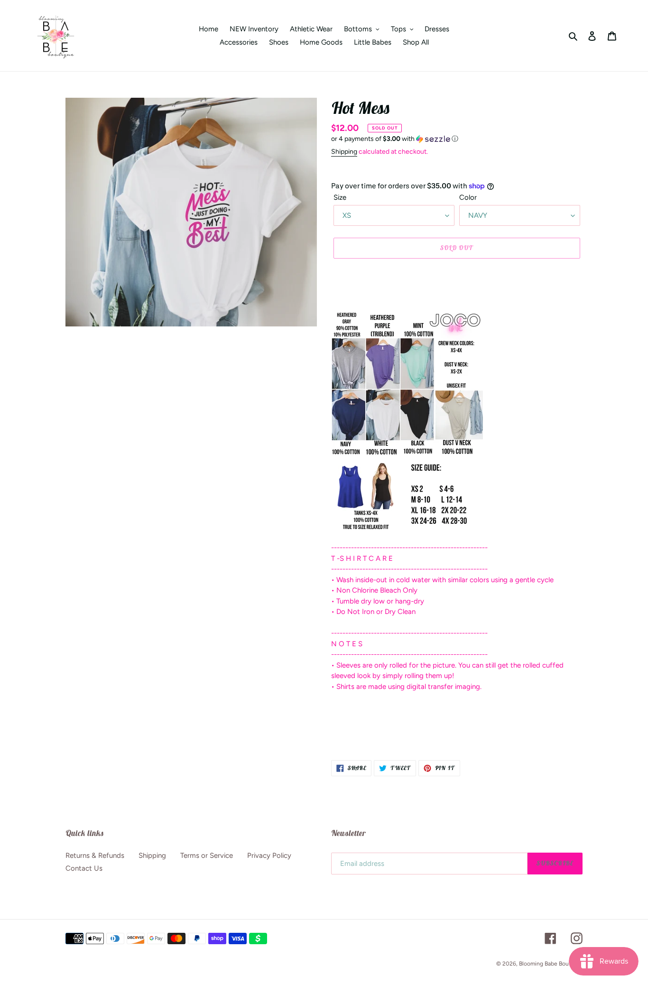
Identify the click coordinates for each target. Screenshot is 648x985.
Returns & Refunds (94, 855)
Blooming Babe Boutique (551, 963)
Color (468, 197)
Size (339, 197)
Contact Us (83, 868)
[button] (394, 139)
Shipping (344, 152)
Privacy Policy (269, 855)
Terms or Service (206, 855)
